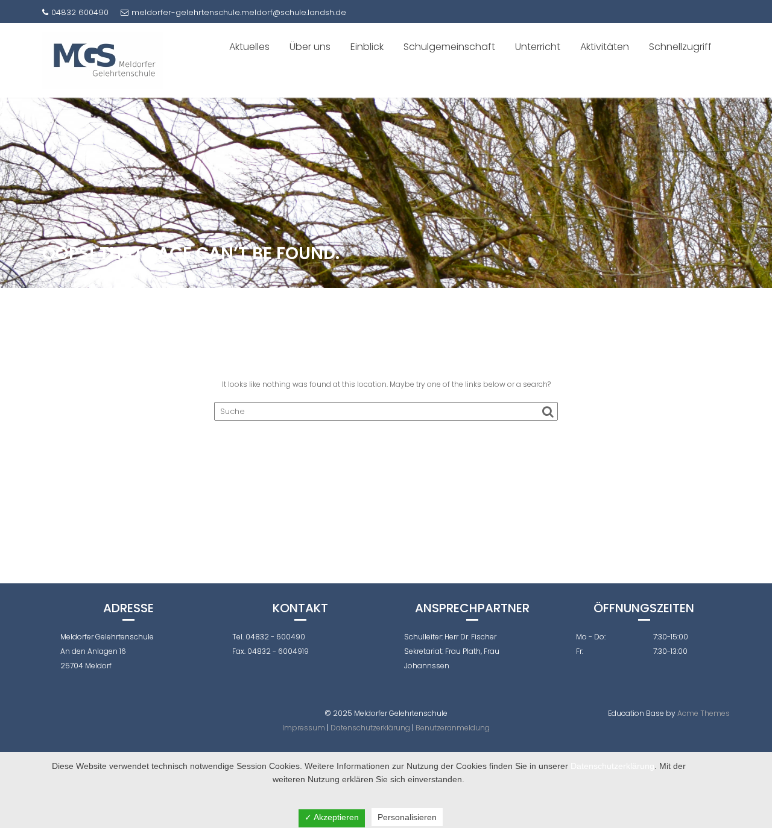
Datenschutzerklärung (370, 728)
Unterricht (537, 47)
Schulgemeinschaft (449, 47)
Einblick (367, 47)
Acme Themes (703, 713)
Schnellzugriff (680, 47)
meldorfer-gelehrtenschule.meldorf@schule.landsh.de (238, 12)
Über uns (310, 47)
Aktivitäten (604, 47)
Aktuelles (249, 47)
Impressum (303, 728)
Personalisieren (407, 817)
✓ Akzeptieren (332, 817)
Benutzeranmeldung (453, 728)
